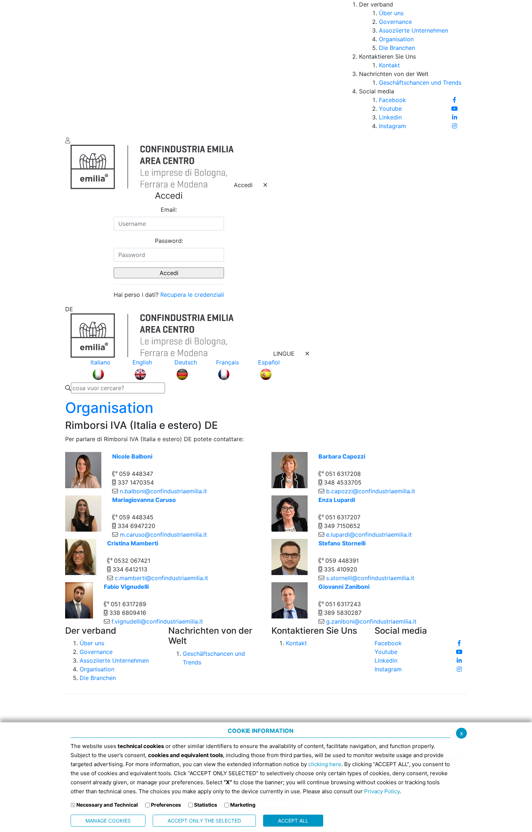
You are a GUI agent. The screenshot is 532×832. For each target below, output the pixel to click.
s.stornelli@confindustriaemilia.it (370, 578)
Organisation (109, 408)
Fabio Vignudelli (126, 586)
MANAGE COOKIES (108, 821)
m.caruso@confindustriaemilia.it (163, 534)
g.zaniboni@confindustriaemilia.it (371, 621)
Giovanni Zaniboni (344, 586)
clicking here (324, 764)
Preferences (166, 805)
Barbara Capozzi (341, 456)
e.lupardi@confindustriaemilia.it (369, 534)
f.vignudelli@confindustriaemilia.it (157, 621)
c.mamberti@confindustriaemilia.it (161, 578)
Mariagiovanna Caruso (144, 499)
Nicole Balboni (132, 456)
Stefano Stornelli (342, 543)
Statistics (205, 805)
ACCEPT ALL (293, 821)
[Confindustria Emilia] (76, 67)
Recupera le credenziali (192, 294)
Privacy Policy (382, 791)
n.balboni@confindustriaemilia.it (163, 491)
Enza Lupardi (336, 499)
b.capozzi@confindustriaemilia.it (370, 491)
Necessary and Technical (107, 805)
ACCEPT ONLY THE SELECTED (204, 821)
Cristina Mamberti (132, 543)
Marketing (243, 805)
